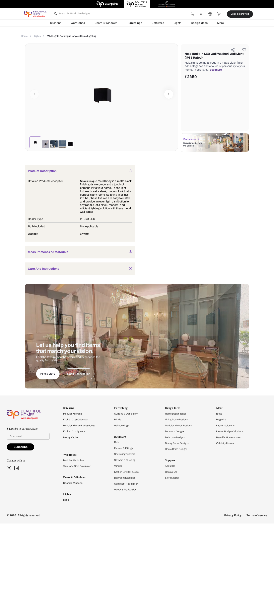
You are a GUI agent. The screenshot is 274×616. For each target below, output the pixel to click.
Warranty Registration (125, 489)
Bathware (157, 22)
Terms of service (257, 515)
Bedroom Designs (174, 431)
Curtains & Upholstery (126, 414)
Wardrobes (78, 22)
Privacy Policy (233, 515)
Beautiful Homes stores (228, 437)
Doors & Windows (105, 22)
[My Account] (201, 14)
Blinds (117, 419)
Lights (177, 22)
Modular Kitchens (72, 414)
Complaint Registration (126, 484)
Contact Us (171, 472)
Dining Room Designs (177, 443)
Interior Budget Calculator (229, 431)
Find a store (189, 139)
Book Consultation (78, 373)
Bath (116, 442)
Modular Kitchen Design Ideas (79, 425)
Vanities (118, 466)
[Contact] (192, 14)
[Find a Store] (210, 14)
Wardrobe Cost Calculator (76, 466)
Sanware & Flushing (124, 460)
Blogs (219, 414)
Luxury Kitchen (71, 437)
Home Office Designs (176, 449)
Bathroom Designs (175, 437)
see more (216, 69)
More (220, 22)
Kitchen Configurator (74, 431)
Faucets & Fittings (123, 448)
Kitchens (55, 22)
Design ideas (199, 22)
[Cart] (219, 14)
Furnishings (134, 22)
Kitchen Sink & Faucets (126, 472)
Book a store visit (240, 14)
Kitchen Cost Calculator (75, 419)
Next (169, 94)
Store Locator (172, 478)
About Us (170, 466)
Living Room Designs (176, 419)
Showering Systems (124, 454)
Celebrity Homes (225, 443)
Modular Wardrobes (73, 460)
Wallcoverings (121, 425)
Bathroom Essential (124, 478)
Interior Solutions (225, 425)
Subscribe (20, 446)
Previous (34, 94)
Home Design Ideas (175, 414)
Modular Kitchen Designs (178, 425)
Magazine (221, 419)
